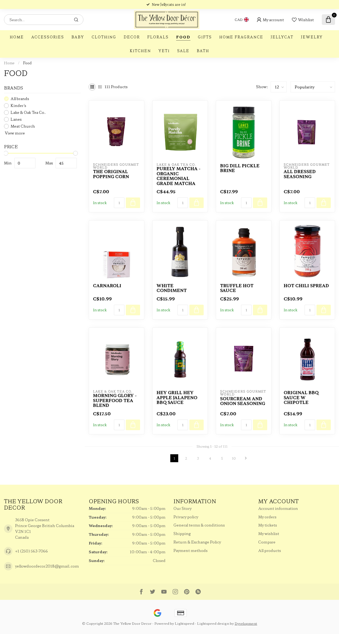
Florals (158, 36)
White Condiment (172, 288)
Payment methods (190, 550)
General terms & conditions (199, 525)
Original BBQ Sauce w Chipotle (301, 397)
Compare (266, 542)
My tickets (267, 525)
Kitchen (140, 50)
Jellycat (282, 36)
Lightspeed (184, 623)
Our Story (182, 508)
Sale (183, 50)
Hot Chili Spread (306, 285)
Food (183, 36)
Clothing (104, 36)
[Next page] (246, 458)
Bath (203, 50)
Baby (78, 36)
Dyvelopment (246, 623)
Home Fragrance (241, 36)
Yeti (164, 50)
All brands (20, 99)
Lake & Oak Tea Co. (28, 112)
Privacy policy (185, 516)
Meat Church (23, 126)
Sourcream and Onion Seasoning (242, 401)
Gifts (205, 36)
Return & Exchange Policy (197, 542)
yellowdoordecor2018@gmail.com (47, 566)
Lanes (16, 119)
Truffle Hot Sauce (236, 288)
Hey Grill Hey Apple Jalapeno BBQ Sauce (177, 397)
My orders (267, 516)
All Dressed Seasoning (300, 174)
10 (234, 458)
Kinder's (18, 105)
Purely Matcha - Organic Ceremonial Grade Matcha (178, 176)
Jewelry (312, 36)
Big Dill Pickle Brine (240, 168)
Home (17, 36)
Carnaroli (107, 285)
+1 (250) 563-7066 (31, 551)
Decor (132, 36)
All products (269, 550)
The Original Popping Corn (111, 174)
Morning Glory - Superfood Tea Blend (114, 400)
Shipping (182, 533)
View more (14, 133)
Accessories (47, 36)
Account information (278, 508)
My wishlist (268, 533)
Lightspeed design (213, 623)
